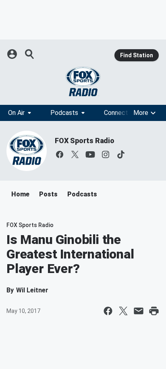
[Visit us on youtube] (90, 154)
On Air (16, 113)
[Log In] (13, 54)
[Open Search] (30, 54)
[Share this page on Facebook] (108, 311)
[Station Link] (83, 81)
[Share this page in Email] (138, 311)
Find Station (136, 55)
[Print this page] (154, 311)
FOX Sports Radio (84, 140)
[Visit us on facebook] (59, 154)
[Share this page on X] (123, 311)
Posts (48, 194)
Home (20, 194)
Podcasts (64, 113)
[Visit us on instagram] (105, 154)
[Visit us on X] (75, 154)
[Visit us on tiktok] (121, 154)
